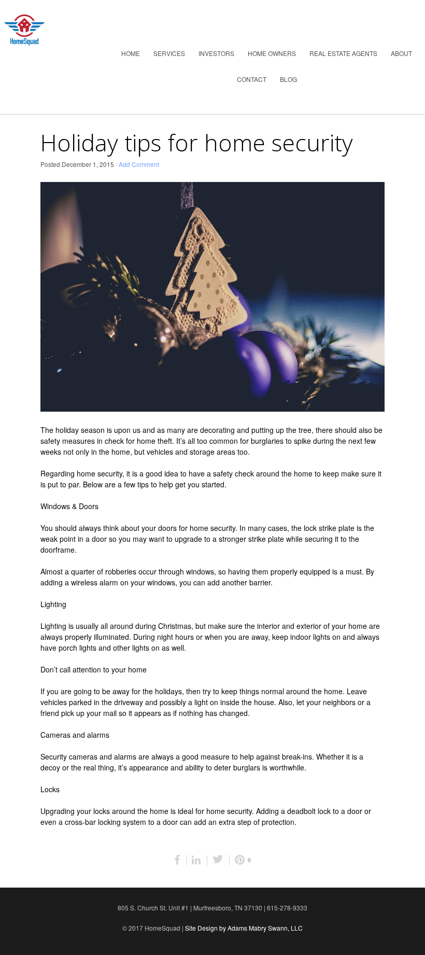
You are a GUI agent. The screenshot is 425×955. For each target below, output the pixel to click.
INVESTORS (216, 53)
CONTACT (251, 79)
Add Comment (139, 164)
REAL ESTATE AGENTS (343, 53)
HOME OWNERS (272, 53)
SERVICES (169, 53)
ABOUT (401, 53)
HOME (130, 53)
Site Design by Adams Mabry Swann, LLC (244, 927)
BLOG (288, 79)
